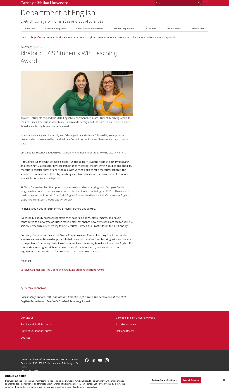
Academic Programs (55, 28)
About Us (30, 28)
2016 (127, 37)
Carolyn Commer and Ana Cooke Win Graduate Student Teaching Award (62, 269)
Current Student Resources (36, 331)
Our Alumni (150, 28)
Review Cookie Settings (164, 380)
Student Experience (124, 28)
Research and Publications (89, 28)
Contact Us (27, 317)
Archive (119, 37)
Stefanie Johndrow (35, 288)
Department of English (58, 12)
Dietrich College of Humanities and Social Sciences (62, 21)
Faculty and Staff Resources (37, 324)
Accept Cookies (191, 380)
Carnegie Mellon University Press (135, 317)
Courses (25, 337)
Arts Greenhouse (126, 324)
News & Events (174, 28)
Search (199, 3)
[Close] (224, 380)
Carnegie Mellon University (44, 3)
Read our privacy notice (85, 386)
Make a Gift (198, 28)
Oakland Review (125, 331)
